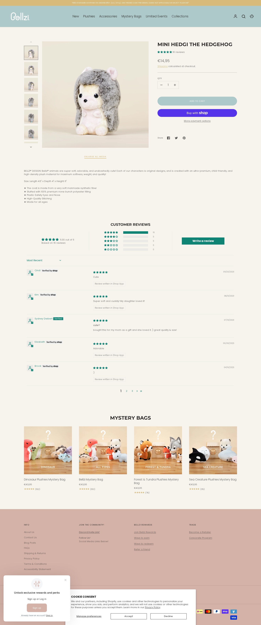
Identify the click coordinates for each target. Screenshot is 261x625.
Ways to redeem (144, 543)
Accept (128, 616)
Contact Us (30, 537)
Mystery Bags (131, 16)
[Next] (31, 147)
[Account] (235, 16)
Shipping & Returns (35, 553)
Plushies (89, 16)
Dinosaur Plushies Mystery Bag (44, 479)
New (75, 16)
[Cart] (252, 16)
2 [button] (126, 391)
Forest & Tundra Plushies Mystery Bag (156, 481)
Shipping (162, 66)
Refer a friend (142, 549)
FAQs (27, 548)
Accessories (108, 16)
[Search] (244, 16)
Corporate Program (200, 538)
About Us (29, 532)
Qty (159, 78)
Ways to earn (141, 538)
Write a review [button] (203, 241)
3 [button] (132, 391)
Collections (180, 16)
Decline (168, 616)
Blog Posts (30, 542)
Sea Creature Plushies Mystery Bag (212, 479)
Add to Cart (197, 101)
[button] (165, 52)
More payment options (197, 121)
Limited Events (156, 16)
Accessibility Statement (37, 569)
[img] (100, 272)
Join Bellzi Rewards (145, 532)
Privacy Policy (152, 607)
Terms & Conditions (35, 564)
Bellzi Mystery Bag (91, 479)
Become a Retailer (200, 532)
